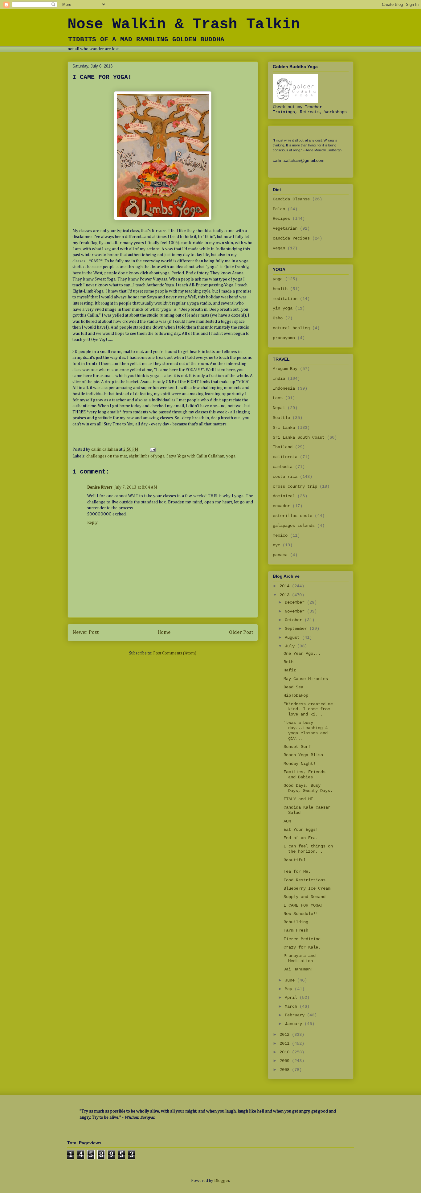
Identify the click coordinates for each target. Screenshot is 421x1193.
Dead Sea (293, 687)
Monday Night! (300, 763)
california (285, 456)
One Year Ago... (302, 653)
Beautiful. (296, 860)
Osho (278, 318)
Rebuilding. (297, 922)
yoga (230, 456)
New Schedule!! (301, 913)
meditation (285, 298)
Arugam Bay (285, 368)
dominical (284, 496)
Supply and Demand (304, 896)
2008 (286, 1069)
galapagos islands (294, 525)
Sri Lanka (284, 427)
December (296, 602)
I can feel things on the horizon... (308, 849)
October (295, 619)
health (280, 288)
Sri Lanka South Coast (299, 437)
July (291, 646)
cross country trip (295, 486)
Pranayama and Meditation (300, 958)
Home (163, 632)
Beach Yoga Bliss (303, 754)
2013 (286, 594)
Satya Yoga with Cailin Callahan (195, 456)
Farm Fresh (296, 930)
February (296, 1015)
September (297, 628)
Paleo (279, 209)
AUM (287, 821)
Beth (288, 661)
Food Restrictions (304, 880)
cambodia (282, 466)
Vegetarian (285, 228)
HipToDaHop (296, 695)
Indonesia (284, 388)
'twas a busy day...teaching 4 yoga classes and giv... (306, 730)
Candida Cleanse (291, 199)
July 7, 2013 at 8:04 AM (135, 487)
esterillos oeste (292, 515)
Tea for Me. (297, 871)
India (279, 378)
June (291, 980)
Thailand (282, 447)
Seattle (281, 417)
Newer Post (85, 632)
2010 (286, 1052)
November (296, 611)
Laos (278, 398)
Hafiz (290, 670)
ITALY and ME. (300, 799)
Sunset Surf (297, 746)
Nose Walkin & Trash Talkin (183, 24)
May (290, 988)
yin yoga (282, 308)
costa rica (285, 476)
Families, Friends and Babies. (304, 774)
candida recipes (291, 238)
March (292, 1006)
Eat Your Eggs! (301, 829)
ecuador (281, 505)
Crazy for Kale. (302, 947)
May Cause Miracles (306, 678)
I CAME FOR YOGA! (303, 905)
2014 (286, 586)
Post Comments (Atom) (174, 653)
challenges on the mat (106, 456)
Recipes (281, 218)
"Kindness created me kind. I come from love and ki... (308, 709)
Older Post (241, 632)
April (292, 997)
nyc (276, 545)
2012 (286, 1034)
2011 (286, 1043)
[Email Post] (152, 449)
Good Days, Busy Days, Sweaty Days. (308, 788)
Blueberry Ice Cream (307, 888)
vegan (279, 248)
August (293, 637)
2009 (286, 1060)
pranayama (284, 337)
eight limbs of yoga (147, 456)
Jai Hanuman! (298, 969)
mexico (280, 535)
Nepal (279, 407)
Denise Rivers (99, 487)
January (295, 1023)
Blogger (221, 1181)
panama (280, 554)
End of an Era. (301, 837)
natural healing (291, 328)
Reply (92, 522)
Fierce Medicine (302, 939)
